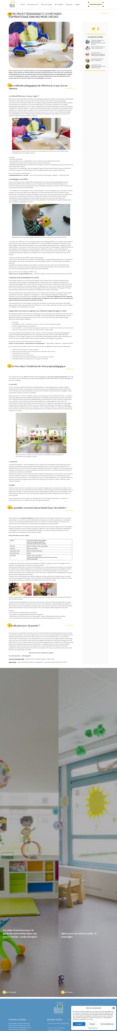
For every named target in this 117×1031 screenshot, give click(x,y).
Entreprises (69, 4)
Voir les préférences (106, 1024)
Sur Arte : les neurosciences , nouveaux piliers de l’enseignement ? (27, 343)
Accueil (23, 4)
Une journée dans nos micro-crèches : (19, 535)
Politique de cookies (92, 1028)
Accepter (79, 1024)
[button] (113, 1008)
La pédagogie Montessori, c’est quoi (18, 175)
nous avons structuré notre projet (57, 376)
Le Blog (77, 4)
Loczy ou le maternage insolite (16, 659)
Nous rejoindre (59, 4)
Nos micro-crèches (46, 4)
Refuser (92, 1024)
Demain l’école (12, 662)
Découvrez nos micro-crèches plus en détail (41, 652)
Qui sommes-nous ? (33, 4)
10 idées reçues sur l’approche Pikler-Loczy (20, 273)
